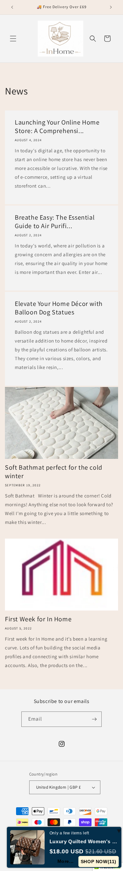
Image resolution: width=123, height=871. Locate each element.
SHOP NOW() (98, 861)
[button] (13, 38)
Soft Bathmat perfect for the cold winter (53, 471)
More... (65, 861)
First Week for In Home (38, 619)
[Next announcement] (111, 7)
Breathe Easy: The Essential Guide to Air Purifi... (54, 221)
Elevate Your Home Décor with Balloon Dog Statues (59, 307)
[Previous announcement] (12, 7)
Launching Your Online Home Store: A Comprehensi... (57, 126)
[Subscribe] (94, 719)
